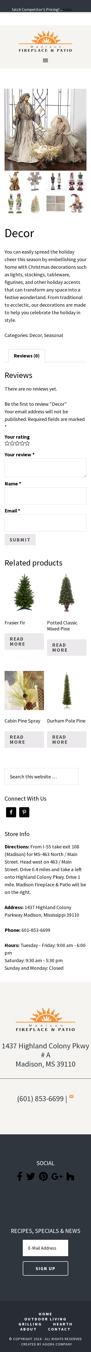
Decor (35, 335)
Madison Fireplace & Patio (45, 41)
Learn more (69, 9)
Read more (17, 641)
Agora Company (57, 1344)
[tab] (26, 355)
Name (13, 483)
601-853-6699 (35, 930)
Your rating (17, 437)
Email (12, 510)
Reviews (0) (27, 355)
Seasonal (53, 335)
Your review (20, 454)
